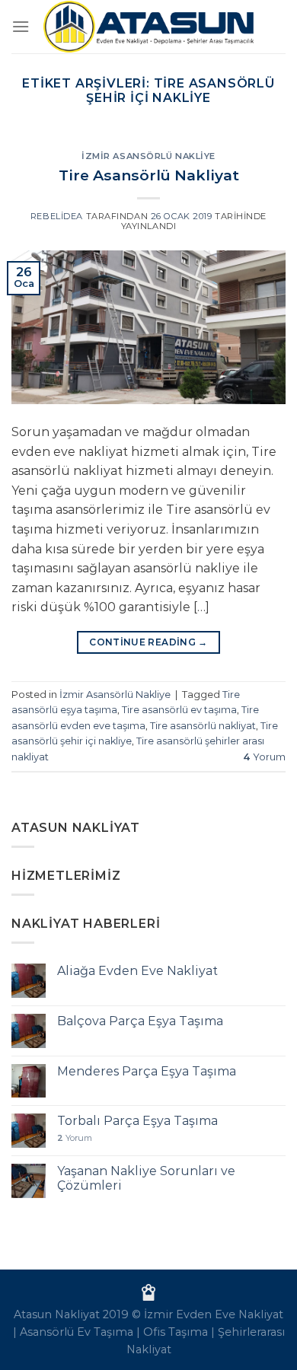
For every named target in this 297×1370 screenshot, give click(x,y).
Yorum (264, 757)
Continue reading (148, 642)
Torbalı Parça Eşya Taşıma (137, 1121)
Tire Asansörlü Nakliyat (149, 175)
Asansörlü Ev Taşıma (76, 1332)
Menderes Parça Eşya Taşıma (146, 1071)
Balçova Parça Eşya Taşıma (140, 1021)
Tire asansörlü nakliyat (203, 725)
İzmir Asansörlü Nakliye (148, 156)
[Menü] (20, 26)
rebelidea (56, 216)
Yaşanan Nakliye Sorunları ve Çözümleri (146, 1178)
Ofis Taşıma (175, 1332)
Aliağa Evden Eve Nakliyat (137, 971)
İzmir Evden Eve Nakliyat (213, 1314)
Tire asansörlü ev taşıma (179, 709)
